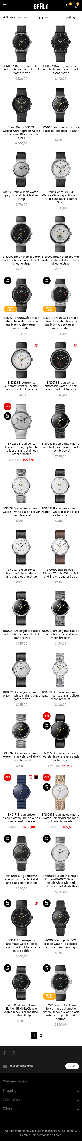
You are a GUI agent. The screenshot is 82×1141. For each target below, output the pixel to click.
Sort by (70, 17)
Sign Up (72, 1066)
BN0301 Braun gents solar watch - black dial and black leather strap (21, 69)
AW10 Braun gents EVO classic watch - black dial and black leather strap (21, 879)
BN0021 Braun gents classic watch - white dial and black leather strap (21, 695)
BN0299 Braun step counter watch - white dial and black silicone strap (60, 260)
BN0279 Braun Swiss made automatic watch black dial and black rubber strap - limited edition (21, 323)
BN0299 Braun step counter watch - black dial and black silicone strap (21, 260)
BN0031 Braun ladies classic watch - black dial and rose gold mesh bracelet (60, 818)
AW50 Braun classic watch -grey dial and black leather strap (21, 195)
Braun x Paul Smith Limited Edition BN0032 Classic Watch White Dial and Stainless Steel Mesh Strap (61, 881)
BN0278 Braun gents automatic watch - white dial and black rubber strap (21, 386)
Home (9, 17)
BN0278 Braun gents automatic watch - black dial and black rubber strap (60, 386)
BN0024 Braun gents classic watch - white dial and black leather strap (21, 573)
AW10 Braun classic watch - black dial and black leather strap (60, 131)
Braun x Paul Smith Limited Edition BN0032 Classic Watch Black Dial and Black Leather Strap (21, 1010)
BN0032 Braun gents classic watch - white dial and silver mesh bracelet (21, 512)
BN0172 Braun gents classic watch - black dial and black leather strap (60, 757)
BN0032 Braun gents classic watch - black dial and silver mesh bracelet (21, 757)
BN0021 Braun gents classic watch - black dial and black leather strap (21, 634)
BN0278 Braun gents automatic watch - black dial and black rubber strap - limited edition (21, 945)
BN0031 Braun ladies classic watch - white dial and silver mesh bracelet (60, 695)
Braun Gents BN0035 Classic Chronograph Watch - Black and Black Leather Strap (21, 132)
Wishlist (70, 4)
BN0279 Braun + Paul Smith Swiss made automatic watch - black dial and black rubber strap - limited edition (61, 1012)
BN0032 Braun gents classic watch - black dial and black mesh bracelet (60, 447)
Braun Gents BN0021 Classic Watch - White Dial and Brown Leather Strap (60, 573)
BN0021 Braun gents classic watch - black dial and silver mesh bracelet (60, 634)
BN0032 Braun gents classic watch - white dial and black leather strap (60, 512)
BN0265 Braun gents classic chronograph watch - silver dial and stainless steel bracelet (21, 449)
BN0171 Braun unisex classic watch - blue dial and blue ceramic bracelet (21, 818)
